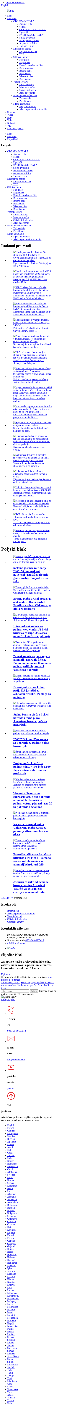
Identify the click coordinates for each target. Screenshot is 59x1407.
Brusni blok (25, 73)
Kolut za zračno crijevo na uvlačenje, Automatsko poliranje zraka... (31, 380)
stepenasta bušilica (28, 43)
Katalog (11, 123)
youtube (11, 1088)
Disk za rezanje (26, 84)
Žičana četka (25, 98)
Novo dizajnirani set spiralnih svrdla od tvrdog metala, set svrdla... (32, 345)
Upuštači (23, 32)
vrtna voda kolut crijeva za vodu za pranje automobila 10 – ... (30, 416)
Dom (9, 15)
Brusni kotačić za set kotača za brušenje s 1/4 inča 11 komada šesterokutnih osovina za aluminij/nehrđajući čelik (32, 859)
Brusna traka (25, 70)
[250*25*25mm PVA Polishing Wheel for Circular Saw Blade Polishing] (32, 733)
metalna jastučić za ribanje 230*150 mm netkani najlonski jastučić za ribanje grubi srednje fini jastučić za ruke (30, 574)
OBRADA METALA (23, 21)
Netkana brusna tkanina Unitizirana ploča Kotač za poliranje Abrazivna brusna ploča (30, 829)
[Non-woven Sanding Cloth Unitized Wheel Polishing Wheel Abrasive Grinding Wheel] (32, 818)
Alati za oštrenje (27, 92)
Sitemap (16, 979)
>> (12, 898)
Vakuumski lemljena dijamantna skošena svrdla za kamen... (28, 464)
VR (9, 125)
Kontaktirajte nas (15, 128)
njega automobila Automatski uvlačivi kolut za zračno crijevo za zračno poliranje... (31, 398)
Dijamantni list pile (28, 51)
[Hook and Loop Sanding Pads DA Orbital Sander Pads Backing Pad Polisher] (32, 681)
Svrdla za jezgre (25, 985)
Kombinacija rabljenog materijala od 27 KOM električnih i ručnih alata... (32, 297)
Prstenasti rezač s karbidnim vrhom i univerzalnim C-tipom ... (30, 329)
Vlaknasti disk (26, 76)
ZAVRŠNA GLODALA (31, 35)
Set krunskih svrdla (10, 982)
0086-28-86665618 (15, 2)
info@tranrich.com (16, 943)
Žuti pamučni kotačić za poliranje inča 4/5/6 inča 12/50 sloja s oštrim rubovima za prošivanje (32, 768)
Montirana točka (27, 87)
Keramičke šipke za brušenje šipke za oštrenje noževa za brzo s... (31, 507)
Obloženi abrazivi (21, 57)
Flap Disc (24, 59)
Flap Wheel (24, 62)
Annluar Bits (25, 24)
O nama (11, 112)
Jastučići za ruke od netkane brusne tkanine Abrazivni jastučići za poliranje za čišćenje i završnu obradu (30, 887)
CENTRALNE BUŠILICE (32, 29)
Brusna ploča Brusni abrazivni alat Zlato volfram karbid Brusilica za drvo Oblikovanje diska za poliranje (32, 603)
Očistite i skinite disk (29, 90)
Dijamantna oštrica (22, 48)
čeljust (22, 26)
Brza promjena (26, 68)
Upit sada (5, 974)
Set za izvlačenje (27, 37)
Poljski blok (25, 101)
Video (10, 120)
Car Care (38, 985)
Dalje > (7, 898)
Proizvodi (11, 18)
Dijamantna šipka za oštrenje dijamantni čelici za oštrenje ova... (32, 480)
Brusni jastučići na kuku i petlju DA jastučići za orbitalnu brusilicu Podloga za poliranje (32, 692)
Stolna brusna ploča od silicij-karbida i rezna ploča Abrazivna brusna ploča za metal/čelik (31, 719)
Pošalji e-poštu (8, 999)
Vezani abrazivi (20, 81)
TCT (21, 54)
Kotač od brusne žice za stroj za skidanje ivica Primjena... (28, 361)
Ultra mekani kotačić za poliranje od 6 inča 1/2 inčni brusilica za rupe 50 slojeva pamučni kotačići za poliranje (31, 631)
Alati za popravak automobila (33, 109)
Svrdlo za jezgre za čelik (32, 982)
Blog (9, 117)
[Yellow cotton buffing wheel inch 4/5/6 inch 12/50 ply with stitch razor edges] (32, 757)
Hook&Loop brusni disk (31, 65)
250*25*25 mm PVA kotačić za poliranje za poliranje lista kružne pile (31, 743)
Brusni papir (25, 79)
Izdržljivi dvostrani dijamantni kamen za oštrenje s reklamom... (32, 494)
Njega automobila (21, 103)
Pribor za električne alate (25, 95)
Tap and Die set (26, 46)
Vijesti (10, 114)
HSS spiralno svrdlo (29, 40)
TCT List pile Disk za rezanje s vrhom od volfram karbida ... (31, 524)
